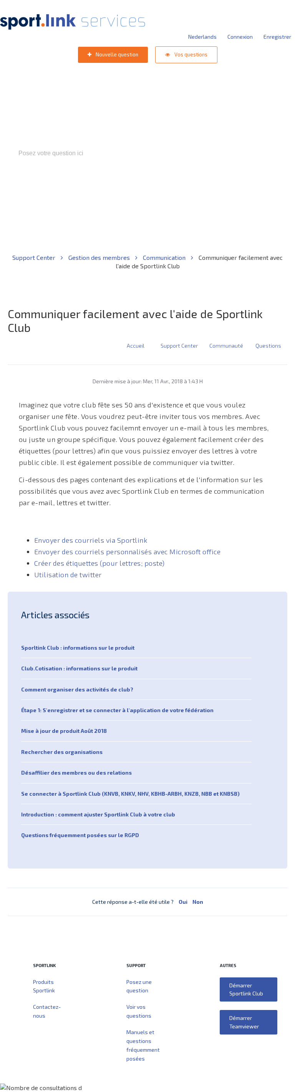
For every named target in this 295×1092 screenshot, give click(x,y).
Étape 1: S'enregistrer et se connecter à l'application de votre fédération (117, 710)
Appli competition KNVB (124, 186)
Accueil (135, 345)
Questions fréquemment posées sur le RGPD (80, 835)
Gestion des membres (99, 257)
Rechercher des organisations (62, 752)
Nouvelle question (116, 54)
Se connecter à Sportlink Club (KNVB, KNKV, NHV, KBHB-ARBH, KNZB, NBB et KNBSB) (130, 793)
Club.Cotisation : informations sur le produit (79, 668)
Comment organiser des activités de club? (77, 689)
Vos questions (190, 54)
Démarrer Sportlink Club (246, 989)
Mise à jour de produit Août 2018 (64, 730)
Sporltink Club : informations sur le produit (77, 647)
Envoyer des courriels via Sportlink (91, 540)
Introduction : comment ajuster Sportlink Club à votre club (98, 814)
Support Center (34, 257)
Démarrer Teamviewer (244, 1022)
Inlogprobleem (182, 186)
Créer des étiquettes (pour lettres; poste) (99, 563)
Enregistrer (277, 36)
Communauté (226, 345)
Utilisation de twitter (68, 574)
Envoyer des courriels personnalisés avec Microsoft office (127, 551)
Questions (268, 345)
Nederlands (202, 36)
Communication (165, 257)
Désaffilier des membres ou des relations (76, 772)
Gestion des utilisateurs (238, 186)
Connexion (240, 36)
